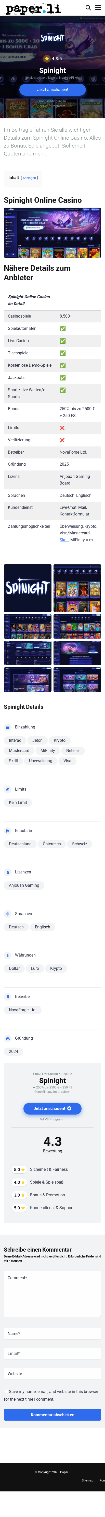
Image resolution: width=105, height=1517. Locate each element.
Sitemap (87, 1480)
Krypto (59, 740)
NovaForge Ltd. (22, 1009)
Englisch (42, 927)
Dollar (14, 968)
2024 (13, 1051)
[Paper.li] (33, 8)
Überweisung (40, 760)
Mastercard (19, 750)
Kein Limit (18, 802)
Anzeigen (29, 178)
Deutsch (16, 927)
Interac (15, 740)
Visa (67, 760)
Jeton (37, 740)
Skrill (64, 539)
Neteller (73, 750)
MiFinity (48, 750)
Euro (35, 968)
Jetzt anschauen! (52, 89)
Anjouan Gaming (24, 885)
